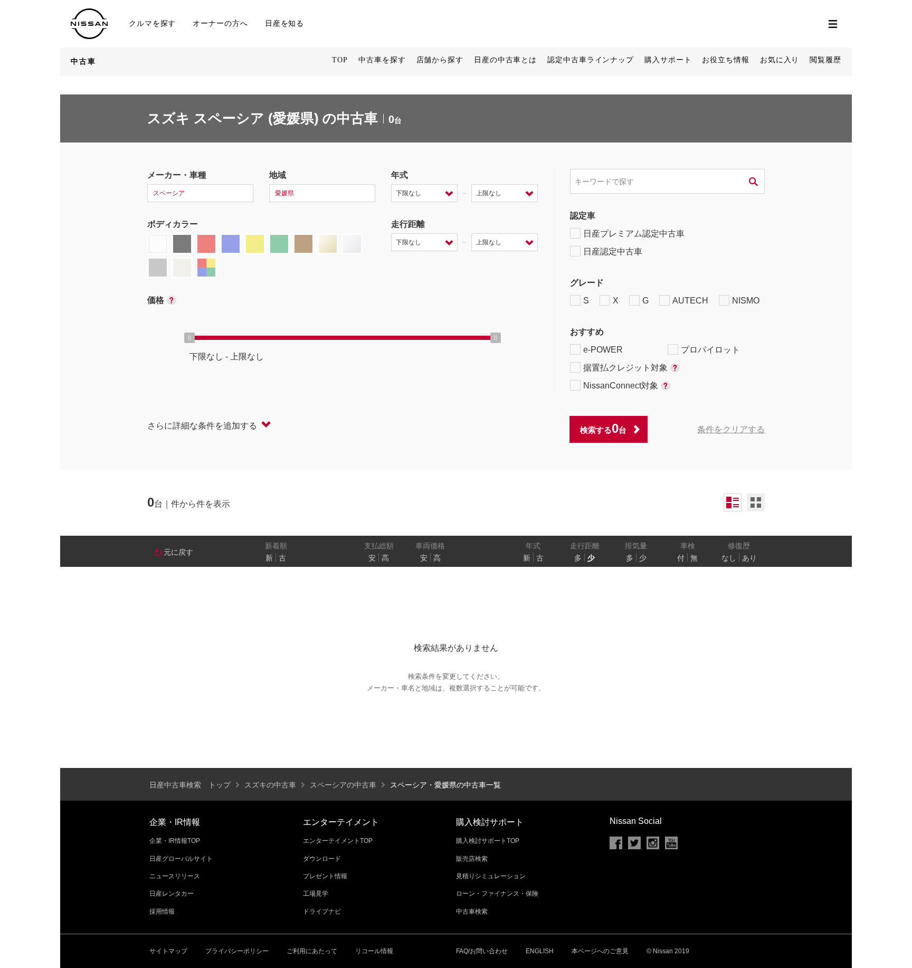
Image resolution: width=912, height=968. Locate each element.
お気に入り (780, 60)
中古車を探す (381, 60)
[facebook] (616, 843)
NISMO (745, 300)
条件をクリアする (731, 429)
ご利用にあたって (312, 951)
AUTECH (690, 300)
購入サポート (667, 60)
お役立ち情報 (725, 60)
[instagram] (653, 843)
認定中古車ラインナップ (590, 60)
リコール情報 (374, 951)
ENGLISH (540, 951)
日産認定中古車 (612, 251)
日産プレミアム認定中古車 (634, 233)
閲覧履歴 (825, 60)
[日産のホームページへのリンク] (89, 12)
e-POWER (603, 349)
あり (749, 558)
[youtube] (671, 843)
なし (728, 558)
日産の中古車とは (505, 60)
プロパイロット (710, 349)
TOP (340, 60)
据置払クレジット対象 (625, 367)
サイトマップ (168, 951)
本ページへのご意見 (600, 951)
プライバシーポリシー (237, 951)
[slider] (189, 338)
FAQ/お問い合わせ (482, 951)
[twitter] (634, 843)
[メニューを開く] (832, 23)
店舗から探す (439, 60)
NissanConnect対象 (620, 385)
